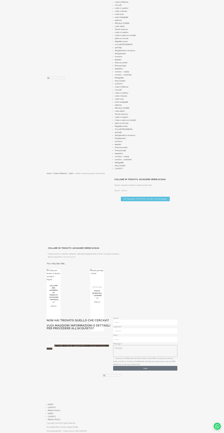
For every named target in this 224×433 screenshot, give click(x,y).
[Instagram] (55, 397)
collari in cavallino (121, 8)
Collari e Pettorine (121, 2)
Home (49, 173)
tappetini (118, 60)
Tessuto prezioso (121, 29)
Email (115, 335)
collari (70, 173)
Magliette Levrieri (121, 41)
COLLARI (118, 5)
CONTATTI (119, 84)
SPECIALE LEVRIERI (122, 23)
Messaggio (117, 344)
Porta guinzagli (120, 66)
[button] (217, 426)
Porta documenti (121, 63)
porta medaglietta (121, 17)
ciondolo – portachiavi (123, 75)
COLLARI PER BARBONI (123, 44)
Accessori (118, 57)
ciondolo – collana (122, 72)
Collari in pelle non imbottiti (125, 35)
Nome (115, 318)
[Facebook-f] (48, 397)
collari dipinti (119, 26)
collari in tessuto (121, 11)
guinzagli (118, 47)
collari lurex (119, 14)
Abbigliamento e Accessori (125, 50)
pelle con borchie (121, 38)
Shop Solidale (120, 81)
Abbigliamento (120, 54)
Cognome (117, 327)
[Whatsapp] (61, 397)
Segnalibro (119, 69)
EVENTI (50, 404)
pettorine (118, 20)
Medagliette (119, 78)
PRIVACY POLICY (54, 410)
